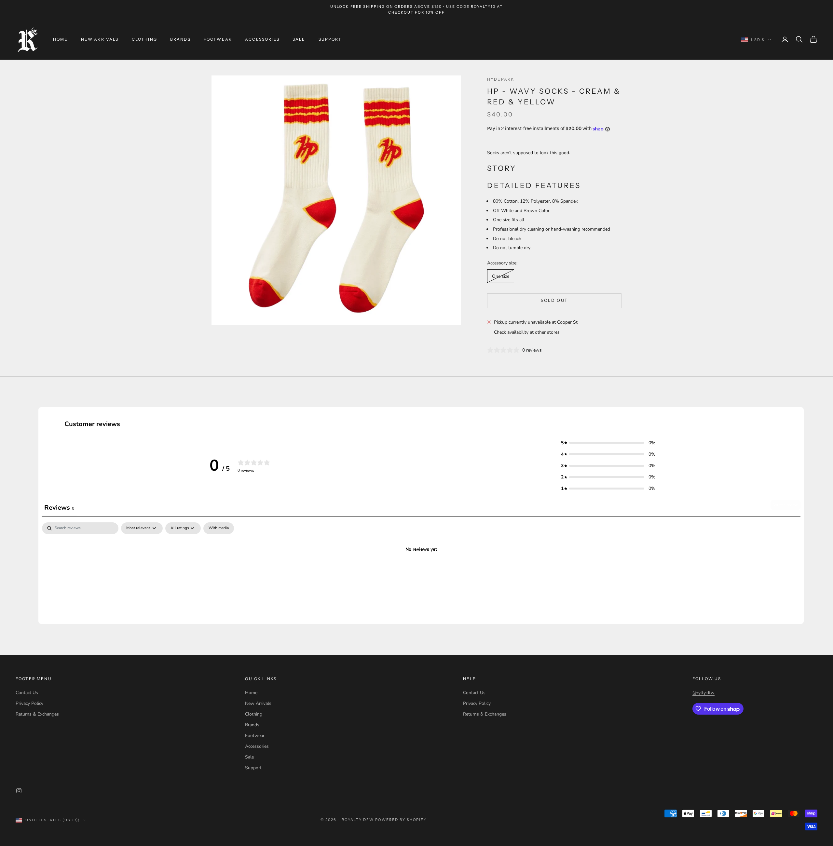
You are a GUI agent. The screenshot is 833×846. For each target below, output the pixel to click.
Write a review (785, 504)
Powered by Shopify (401, 819)
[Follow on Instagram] (19, 790)
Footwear (218, 39)
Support (330, 39)
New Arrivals (100, 39)
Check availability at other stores (527, 332)
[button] (608, 443)
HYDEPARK (500, 79)
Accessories (262, 39)
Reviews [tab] (59, 507)
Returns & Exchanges (37, 714)
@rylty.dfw (703, 693)
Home (60, 39)
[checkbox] (218, 528)
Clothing (144, 39)
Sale (299, 39)
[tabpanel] (421, 571)
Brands (180, 39)
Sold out (554, 300)
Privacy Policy (29, 703)
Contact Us (27, 693)
